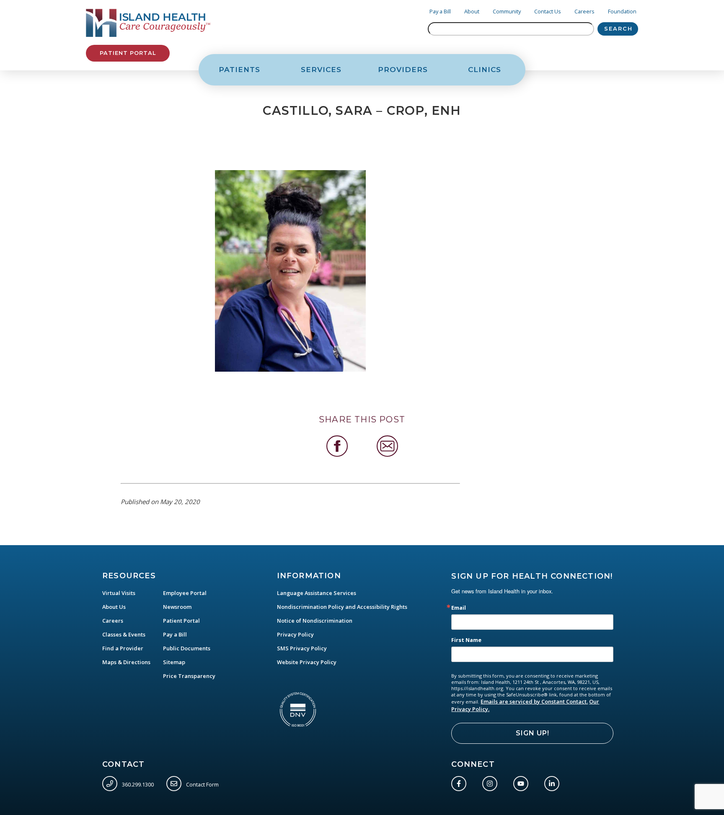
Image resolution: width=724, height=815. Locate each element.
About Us (114, 607)
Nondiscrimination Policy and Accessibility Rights (342, 607)
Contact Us (547, 11)
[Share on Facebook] (337, 446)
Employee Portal (185, 593)
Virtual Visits (118, 593)
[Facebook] (460, 782)
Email (458, 608)
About (471, 11)
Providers (403, 69)
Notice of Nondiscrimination (314, 620)
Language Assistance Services (316, 593)
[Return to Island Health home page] (148, 23)
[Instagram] (491, 782)
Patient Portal (128, 53)
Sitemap (174, 662)
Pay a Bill (440, 11)
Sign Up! (532, 733)
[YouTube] (522, 782)
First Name (466, 640)
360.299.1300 (137, 784)
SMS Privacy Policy (302, 648)
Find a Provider (122, 648)
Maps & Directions (126, 662)
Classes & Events (123, 634)
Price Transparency (189, 676)
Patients (239, 69)
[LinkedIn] (553, 782)
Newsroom (177, 607)
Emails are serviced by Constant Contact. (534, 701)
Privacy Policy (295, 634)
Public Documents (186, 648)
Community (507, 11)
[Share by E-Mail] (387, 446)
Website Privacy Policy (306, 662)
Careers (584, 11)
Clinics (484, 69)
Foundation (622, 11)
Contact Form (202, 784)
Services (321, 69)
